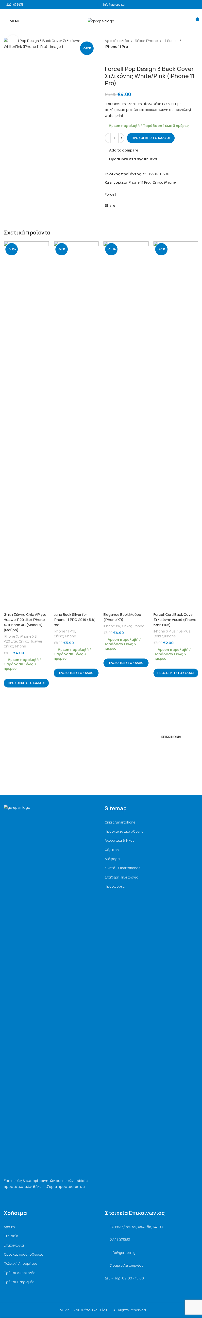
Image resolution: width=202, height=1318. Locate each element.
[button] (26, 683)
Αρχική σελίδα (117, 40)
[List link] (151, 822)
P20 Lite (10, 641)
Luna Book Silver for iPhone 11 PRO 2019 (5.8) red (75, 619)
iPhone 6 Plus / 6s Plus (171, 631)
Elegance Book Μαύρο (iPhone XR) (122, 617)
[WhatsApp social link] (136, 205)
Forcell (110, 194)
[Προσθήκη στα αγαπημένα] (44, 245)
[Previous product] (108, 57)
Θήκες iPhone (146, 40)
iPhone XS (28, 636)
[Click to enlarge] (12, 40)
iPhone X (11, 636)
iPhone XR (111, 626)
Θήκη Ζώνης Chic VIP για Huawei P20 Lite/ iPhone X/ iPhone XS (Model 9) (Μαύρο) (25, 622)
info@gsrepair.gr (114, 4)
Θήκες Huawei (30, 641)
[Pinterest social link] (131, 205)
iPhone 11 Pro (116, 46)
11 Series (170, 40)
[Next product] (119, 57)
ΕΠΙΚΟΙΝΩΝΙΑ (171, 736)
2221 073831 (14, 4)
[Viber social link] (142, 205)
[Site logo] (101, 20)
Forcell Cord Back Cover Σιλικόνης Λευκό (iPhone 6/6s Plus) (174, 619)
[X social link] (125, 205)
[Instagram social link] (164, 748)
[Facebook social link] (119, 205)
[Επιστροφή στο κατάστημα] (114, 57)
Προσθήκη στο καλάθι (151, 138)
